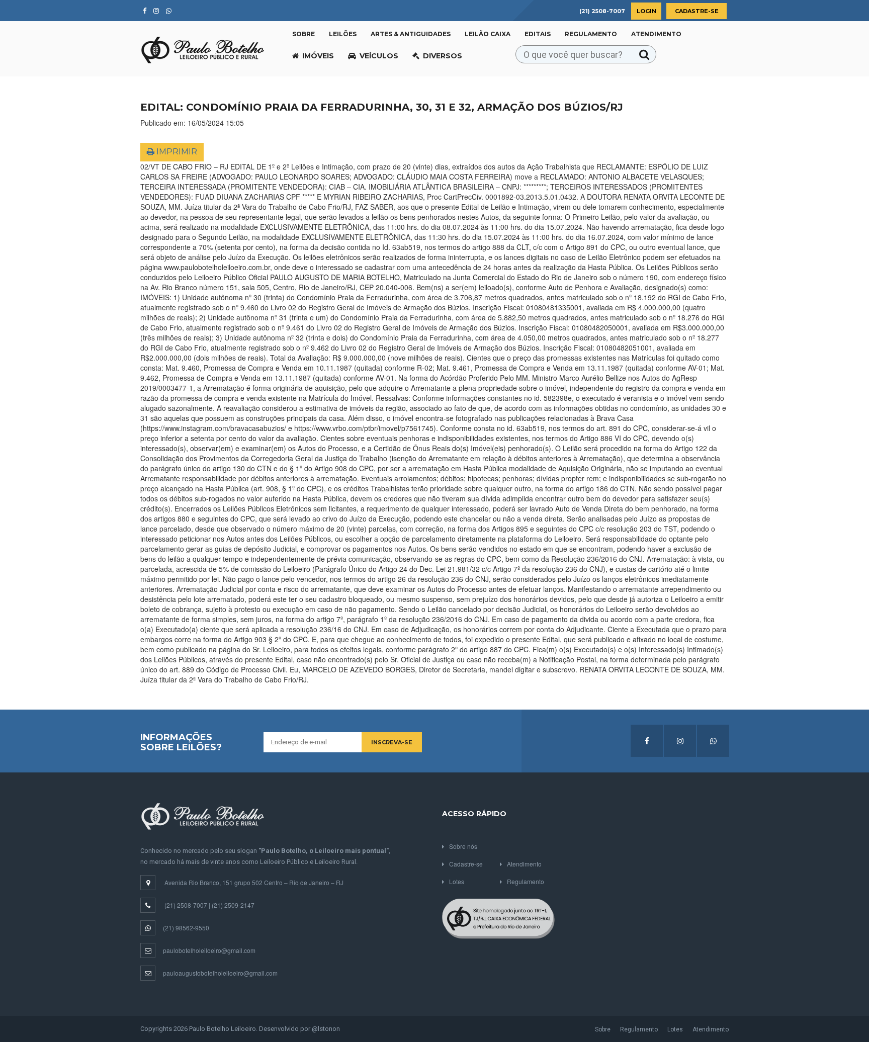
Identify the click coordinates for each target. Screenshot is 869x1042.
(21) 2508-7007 (185, 905)
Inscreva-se (391, 742)
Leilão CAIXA (487, 34)
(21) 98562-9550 (186, 927)
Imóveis (318, 55)
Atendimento (656, 34)
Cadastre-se (697, 11)
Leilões (343, 34)
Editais (538, 34)
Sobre (303, 34)
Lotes (456, 881)
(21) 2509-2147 (233, 905)
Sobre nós (463, 846)
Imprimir (175, 151)
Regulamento (591, 34)
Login (646, 11)
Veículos (379, 55)
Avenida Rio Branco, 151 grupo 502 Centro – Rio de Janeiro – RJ (253, 882)
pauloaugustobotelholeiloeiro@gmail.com (220, 973)
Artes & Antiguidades (411, 34)
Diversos (442, 55)
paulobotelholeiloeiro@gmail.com (209, 950)
